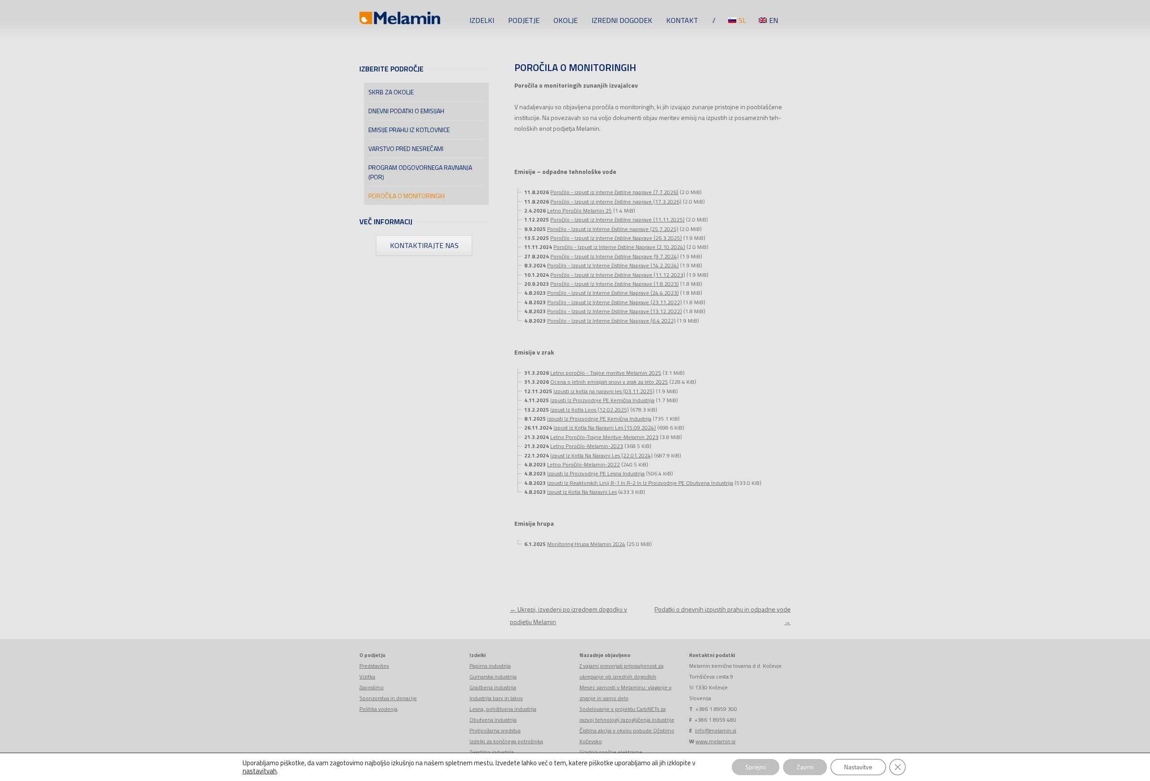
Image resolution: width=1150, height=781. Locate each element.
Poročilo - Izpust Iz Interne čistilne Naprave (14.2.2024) (613, 265)
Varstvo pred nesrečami (405, 148)
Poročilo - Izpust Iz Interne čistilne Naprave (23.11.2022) (614, 302)
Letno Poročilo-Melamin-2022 (583, 464)
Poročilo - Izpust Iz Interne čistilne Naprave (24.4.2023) (613, 292)
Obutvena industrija (493, 719)
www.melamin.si (715, 741)
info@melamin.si (715, 730)
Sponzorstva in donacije (388, 698)
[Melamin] (399, 20)
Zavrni (805, 767)
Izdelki (481, 20)
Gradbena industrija (492, 687)
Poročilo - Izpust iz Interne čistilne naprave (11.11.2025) (617, 219)
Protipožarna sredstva (495, 730)
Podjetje (524, 20)
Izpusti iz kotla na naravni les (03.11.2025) (604, 391)
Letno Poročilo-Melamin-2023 (586, 446)
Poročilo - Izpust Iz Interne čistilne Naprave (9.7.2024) (614, 256)
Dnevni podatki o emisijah (406, 110)
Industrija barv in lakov (496, 698)
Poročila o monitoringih (406, 195)
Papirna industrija (490, 665)
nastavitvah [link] (260, 771)
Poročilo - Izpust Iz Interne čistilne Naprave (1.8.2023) (614, 284)
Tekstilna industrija (491, 752)
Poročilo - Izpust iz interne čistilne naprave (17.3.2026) (615, 201)
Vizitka (367, 676)
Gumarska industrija (493, 676)
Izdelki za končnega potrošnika (506, 741)
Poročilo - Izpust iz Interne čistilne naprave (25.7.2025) (612, 229)
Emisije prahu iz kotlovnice (409, 129)
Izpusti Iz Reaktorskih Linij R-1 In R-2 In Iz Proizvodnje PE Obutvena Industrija (640, 483)
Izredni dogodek (622, 20)
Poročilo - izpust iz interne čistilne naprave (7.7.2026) (614, 192)
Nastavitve (858, 767)
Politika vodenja (378, 709)
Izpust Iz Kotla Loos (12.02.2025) (589, 409)
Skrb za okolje (391, 92)
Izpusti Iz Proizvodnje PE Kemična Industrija (602, 400)
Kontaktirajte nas (424, 245)
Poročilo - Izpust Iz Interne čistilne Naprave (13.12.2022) (614, 311)
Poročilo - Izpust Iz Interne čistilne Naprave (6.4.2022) (611, 320)
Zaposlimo (371, 687)
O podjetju (372, 655)
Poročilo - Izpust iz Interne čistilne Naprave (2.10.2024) (619, 247)
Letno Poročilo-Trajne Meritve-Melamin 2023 (604, 437)
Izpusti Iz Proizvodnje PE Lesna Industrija (596, 473)
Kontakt (682, 20)
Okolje (565, 20)
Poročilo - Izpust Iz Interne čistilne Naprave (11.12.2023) (617, 275)
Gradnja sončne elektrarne (610, 752)
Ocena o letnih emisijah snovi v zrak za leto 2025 (609, 381)
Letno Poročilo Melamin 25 (579, 210)
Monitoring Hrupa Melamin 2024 (586, 544)
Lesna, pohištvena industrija (502, 709)
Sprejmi (755, 767)
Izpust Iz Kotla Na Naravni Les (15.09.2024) (604, 427)
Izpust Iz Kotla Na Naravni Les (582, 492)
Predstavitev (374, 665)
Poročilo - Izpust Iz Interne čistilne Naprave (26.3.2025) (616, 238)
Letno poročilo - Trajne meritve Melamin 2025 (605, 372)
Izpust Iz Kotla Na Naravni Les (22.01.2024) (601, 455)
